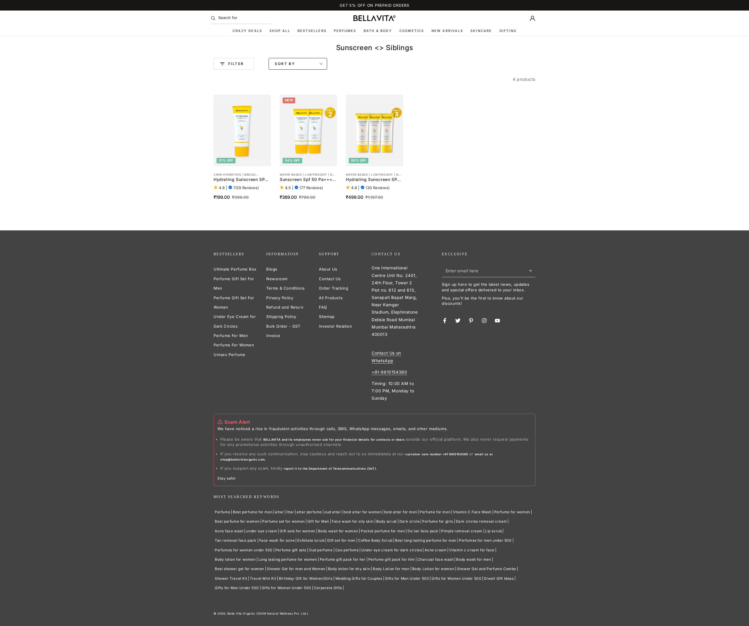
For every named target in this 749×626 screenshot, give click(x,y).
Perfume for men (435, 512)
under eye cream (261, 531)
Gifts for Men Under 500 (407, 578)
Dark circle (409, 521)
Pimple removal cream (461, 531)
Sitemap (326, 316)
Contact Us (330, 278)
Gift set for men (341, 540)
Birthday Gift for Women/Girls (305, 578)
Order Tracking (333, 288)
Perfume (222, 512)
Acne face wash (229, 531)
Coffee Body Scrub (375, 540)
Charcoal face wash (436, 559)
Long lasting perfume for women (287, 559)
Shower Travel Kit (231, 578)
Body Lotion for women (433, 569)
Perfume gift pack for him (391, 559)
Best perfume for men (252, 512)
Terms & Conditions (285, 288)
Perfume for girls (437, 521)
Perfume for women (512, 512)
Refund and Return (284, 307)
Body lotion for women (235, 559)
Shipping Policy (281, 316)
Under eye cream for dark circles (391, 550)
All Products (331, 297)
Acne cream (435, 550)
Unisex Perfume (229, 354)
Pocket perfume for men (383, 531)
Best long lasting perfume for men (425, 540)
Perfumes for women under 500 (244, 550)
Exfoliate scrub (310, 540)
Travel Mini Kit (263, 578)
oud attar (332, 512)
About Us (328, 269)
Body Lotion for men (391, 569)
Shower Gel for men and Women (296, 569)
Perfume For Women (234, 345)
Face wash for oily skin (353, 521)
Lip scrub (493, 531)
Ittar (290, 512)
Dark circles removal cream (481, 521)
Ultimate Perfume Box (235, 269)
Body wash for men (473, 559)
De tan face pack (423, 531)
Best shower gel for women (239, 569)
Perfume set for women (283, 521)
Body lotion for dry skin (349, 569)
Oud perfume (321, 550)
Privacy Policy (279, 297)
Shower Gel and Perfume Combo (486, 569)
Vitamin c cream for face (471, 550)
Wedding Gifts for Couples (358, 578)
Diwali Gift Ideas (498, 578)
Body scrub (386, 521)
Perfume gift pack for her (343, 559)
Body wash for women (338, 531)
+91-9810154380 (389, 372)
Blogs (271, 269)
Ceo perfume (347, 550)
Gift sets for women (297, 531)
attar (279, 512)
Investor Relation (335, 326)
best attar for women (362, 512)
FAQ (323, 307)
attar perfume (309, 512)
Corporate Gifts (328, 588)
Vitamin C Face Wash (472, 512)
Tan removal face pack (236, 540)
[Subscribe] (532, 270)
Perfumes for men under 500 (485, 540)
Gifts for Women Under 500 (456, 578)
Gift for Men (318, 521)
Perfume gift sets (290, 550)
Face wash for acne (277, 540)
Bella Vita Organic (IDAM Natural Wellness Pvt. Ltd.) (267, 613)
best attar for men (400, 512)
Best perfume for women (237, 521)
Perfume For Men (231, 335)
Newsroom (277, 278)
